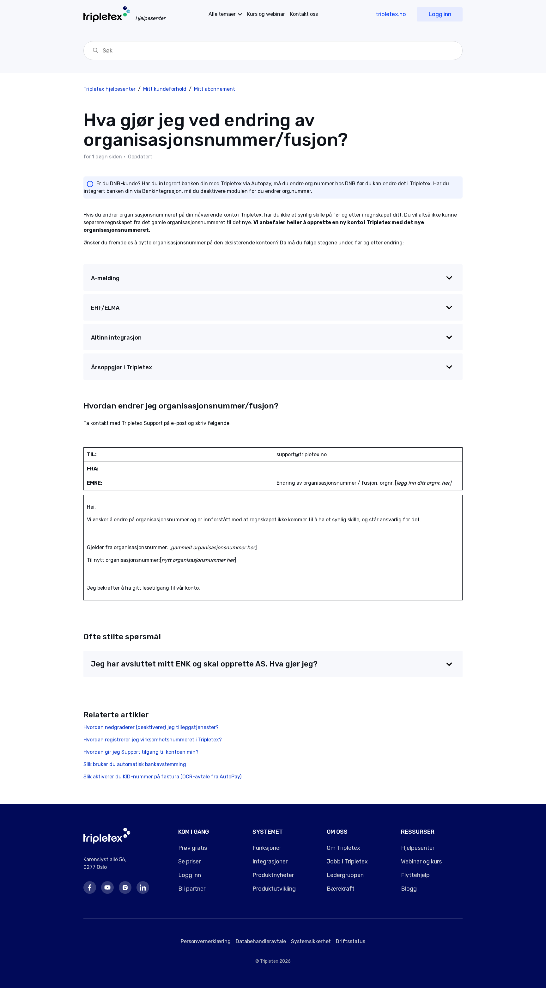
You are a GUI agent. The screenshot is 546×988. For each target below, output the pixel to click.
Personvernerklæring (206, 941)
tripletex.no (391, 14)
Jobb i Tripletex (347, 861)
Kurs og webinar (266, 14)
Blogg (409, 888)
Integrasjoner (270, 861)
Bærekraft (341, 888)
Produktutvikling (274, 888)
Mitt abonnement (214, 89)
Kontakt (304, 14)
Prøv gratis (192, 847)
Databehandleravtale (261, 941)
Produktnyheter (273, 875)
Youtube (107, 887)
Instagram (125, 887)
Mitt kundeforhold (164, 89)
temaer (222, 14)
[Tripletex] (106, 842)
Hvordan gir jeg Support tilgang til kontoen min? (140, 752)
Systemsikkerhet (311, 941)
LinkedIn (142, 887)
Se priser (189, 861)
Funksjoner (266, 847)
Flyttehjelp (415, 875)
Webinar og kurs (421, 861)
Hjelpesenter (417, 847)
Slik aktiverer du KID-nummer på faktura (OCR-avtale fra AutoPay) (162, 777)
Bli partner (191, 888)
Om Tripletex (343, 847)
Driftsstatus (350, 941)
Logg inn (439, 14)
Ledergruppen (345, 875)
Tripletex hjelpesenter (109, 89)
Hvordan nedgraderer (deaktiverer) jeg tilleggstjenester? (151, 727)
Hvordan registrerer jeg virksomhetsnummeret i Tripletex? (152, 740)
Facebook (89, 887)
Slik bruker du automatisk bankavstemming (134, 764)
